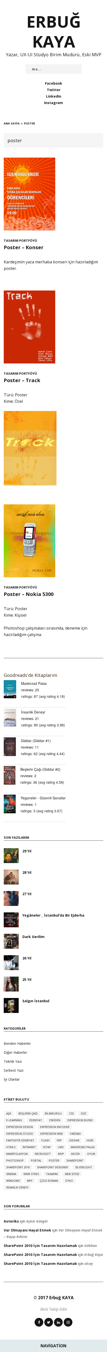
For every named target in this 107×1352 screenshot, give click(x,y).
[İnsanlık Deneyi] (12, 718)
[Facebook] (39, 1322)
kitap (47, 1147)
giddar (74, 1140)
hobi (90, 1140)
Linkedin (53, 96)
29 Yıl (26, 851)
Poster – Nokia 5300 (29, 594)
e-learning (14, 1120)
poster (54, 1160)
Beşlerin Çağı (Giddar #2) (40, 769)
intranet (29, 1147)
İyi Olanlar (12, 1079)
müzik (75, 1154)
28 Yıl (26, 872)
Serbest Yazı (13, 1070)
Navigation (53, 1346)
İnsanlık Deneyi (33, 711)
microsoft (43, 1154)
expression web (51, 1133)
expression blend (80, 1120)
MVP (61, 1154)
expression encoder (54, 1127)
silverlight (83, 1167)
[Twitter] (48, 1322)
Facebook (53, 83)
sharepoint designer (52, 1167)
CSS (71, 1113)
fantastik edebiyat (20, 1140)
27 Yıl (26, 893)
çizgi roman (49, 1180)
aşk (8, 1113)
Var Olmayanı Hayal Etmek (27, 1230)
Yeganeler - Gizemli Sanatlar (43, 797)
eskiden (54, 1120)
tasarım (52, 1174)
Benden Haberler (17, 1043)
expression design (19, 1127)
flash (45, 1140)
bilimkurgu (53, 1113)
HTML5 (10, 1147)
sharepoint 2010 (18, 1167)
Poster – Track (22, 380)
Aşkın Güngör (37, 1221)
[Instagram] (68, 1322)
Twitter (53, 89)
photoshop (15, 1160)
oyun (91, 1154)
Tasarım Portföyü (20, 240)
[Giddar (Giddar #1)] (12, 746)
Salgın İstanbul (35, 1001)
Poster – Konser (24, 247)
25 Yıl (26, 979)
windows (13, 1180)
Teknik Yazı (13, 1061)
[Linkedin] (58, 1322)
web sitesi (72, 1174)
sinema (11, 1174)
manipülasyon (17, 1154)
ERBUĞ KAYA (53, 31)
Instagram (53, 102)
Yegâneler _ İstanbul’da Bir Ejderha (53, 915)
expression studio (19, 1133)
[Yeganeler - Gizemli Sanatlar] (12, 804)
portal (36, 1160)
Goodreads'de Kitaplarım (30, 675)
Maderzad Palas (34, 683)
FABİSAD (75, 1133)
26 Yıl (26, 958)
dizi (83, 1113)
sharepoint (74, 1160)
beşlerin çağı (28, 1113)
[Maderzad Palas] (12, 689)
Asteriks (11, 1221)
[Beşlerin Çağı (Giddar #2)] (12, 775)
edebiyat (35, 1120)
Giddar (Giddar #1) (36, 740)
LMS (60, 1147)
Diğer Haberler (15, 1052)
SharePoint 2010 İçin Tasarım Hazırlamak (40, 1245)
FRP (59, 1140)
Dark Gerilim (33, 936)
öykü (69, 1180)
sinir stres (31, 1174)
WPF (30, 1180)
